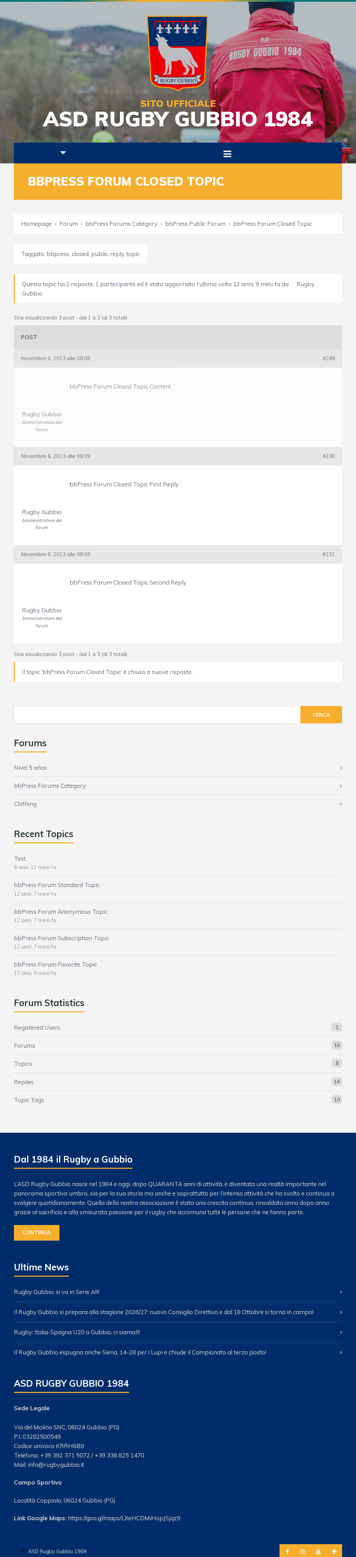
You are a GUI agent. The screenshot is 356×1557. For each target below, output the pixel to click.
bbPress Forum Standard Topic (57, 884)
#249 (329, 358)
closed (80, 253)
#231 (329, 554)
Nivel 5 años (30, 767)
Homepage (36, 223)
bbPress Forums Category (121, 223)
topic (133, 253)
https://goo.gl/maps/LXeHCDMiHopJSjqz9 (124, 1518)
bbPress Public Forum (195, 223)
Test (20, 858)
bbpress (58, 253)
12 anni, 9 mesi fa (256, 284)
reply (117, 253)
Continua (37, 1233)
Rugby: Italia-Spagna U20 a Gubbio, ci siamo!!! (77, 1332)
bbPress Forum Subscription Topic (61, 938)
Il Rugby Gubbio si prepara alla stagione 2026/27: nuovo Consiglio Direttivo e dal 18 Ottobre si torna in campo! (164, 1312)
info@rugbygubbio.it (56, 1464)
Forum (68, 223)
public (99, 253)
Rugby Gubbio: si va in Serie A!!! (56, 1291)
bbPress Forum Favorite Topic (55, 964)
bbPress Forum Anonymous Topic (60, 911)
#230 (329, 456)
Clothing (25, 803)
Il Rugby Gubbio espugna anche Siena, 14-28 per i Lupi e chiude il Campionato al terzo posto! (140, 1352)
